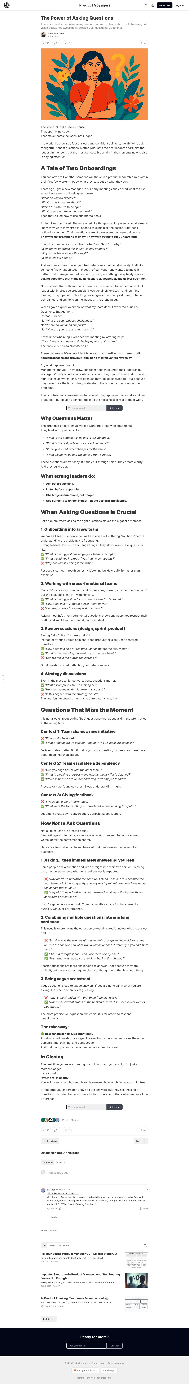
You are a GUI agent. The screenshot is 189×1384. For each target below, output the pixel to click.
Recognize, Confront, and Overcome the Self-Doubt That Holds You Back (77, 1282)
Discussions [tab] (63, 1245)
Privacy (94, 1363)
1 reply (54, 1217)
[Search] (146, 5)
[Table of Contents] (3, 692)
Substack (79, 1377)
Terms (103, 1363)
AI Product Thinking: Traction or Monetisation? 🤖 (75, 1298)
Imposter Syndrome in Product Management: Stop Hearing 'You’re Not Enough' (80, 1276)
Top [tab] (44, 1245)
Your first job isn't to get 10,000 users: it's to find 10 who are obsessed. (77, 1302)
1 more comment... (50, 1230)
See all (46, 1318)
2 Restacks (75, 1120)
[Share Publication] (153, 5)
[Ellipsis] (146, 1189)
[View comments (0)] (70, 1310)
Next (139, 1141)
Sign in (180, 5)
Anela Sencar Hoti (56, 33)
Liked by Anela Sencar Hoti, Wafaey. (64, 1193)
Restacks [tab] (60, 1162)
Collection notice (116, 1363)
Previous (52, 1141)
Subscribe (164, 5)
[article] (94, 1260)
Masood (51, 1189)
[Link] (36, 168)
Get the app (109, 1370)
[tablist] (53, 1162)
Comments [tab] (48, 1162)
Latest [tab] (52, 1245)
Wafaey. (56, 1261)
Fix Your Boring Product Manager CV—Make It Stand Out (79, 1253)
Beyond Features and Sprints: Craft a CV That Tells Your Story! (72, 1257)
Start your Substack (87, 1370)
